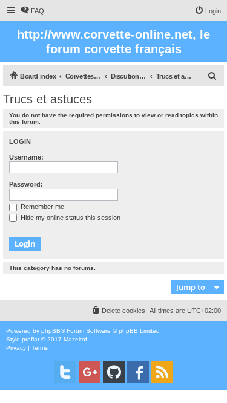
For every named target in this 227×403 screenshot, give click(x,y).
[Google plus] (89, 372)
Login (20, 141)
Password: (26, 184)
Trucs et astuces (47, 99)
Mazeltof (75, 339)
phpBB (51, 330)
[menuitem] (32, 11)
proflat (30, 339)
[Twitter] (65, 372)
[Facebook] (138, 372)
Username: (26, 157)
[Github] (114, 372)
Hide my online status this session (69, 217)
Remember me (41, 206)
